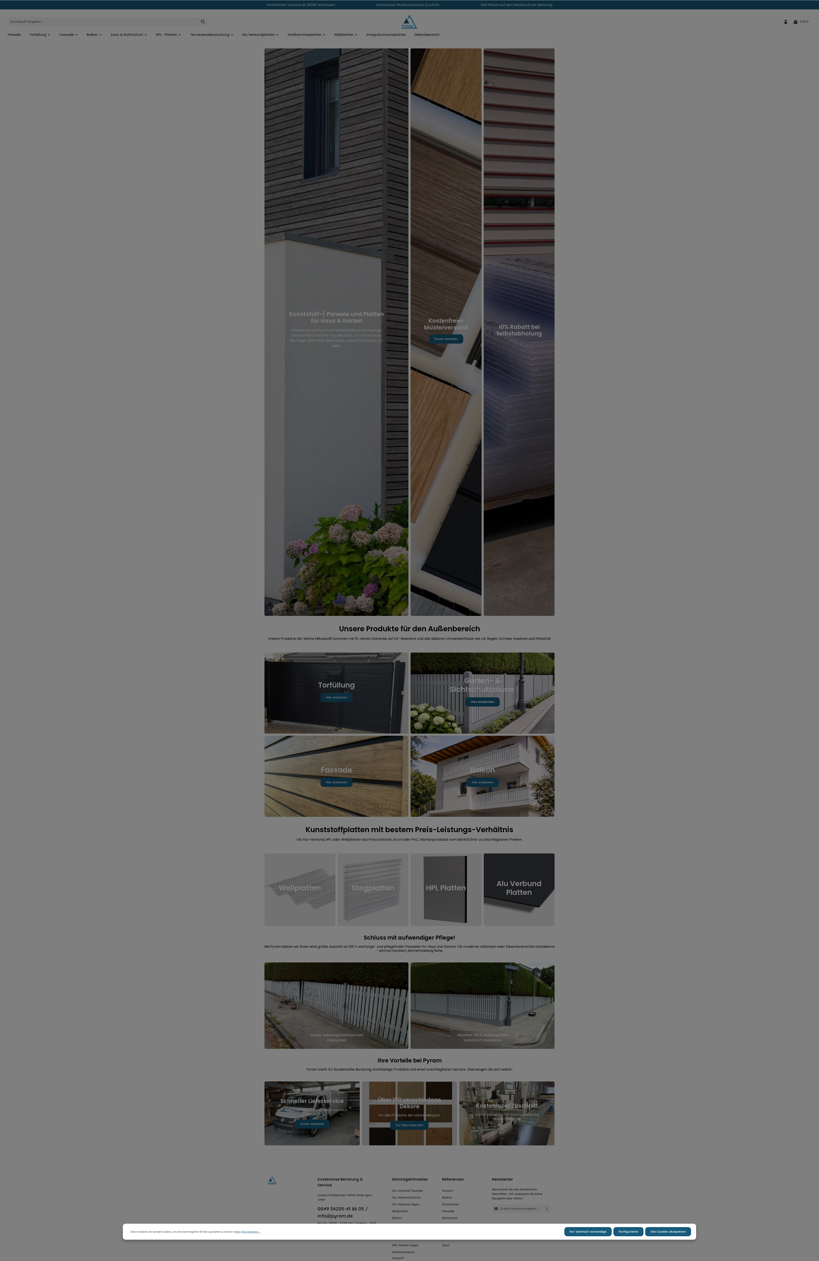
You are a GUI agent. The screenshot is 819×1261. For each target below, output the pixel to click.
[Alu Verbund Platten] (519, 889)
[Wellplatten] (299, 889)
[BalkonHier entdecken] (483, 776)
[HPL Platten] (446, 889)
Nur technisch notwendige (588, 1231)
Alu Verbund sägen (405, 1204)
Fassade (448, 1211)
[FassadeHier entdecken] (336, 776)
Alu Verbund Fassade (407, 1191)
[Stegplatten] (373, 889)
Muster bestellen (446, 339)
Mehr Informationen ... (247, 1231)
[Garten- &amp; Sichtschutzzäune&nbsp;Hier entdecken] (483, 693)
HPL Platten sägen (405, 1245)
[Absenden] (547, 1208)
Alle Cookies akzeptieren (668, 1231)
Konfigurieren (628, 1231)
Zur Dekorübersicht (409, 1125)
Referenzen (453, 1179)
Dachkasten (450, 1204)
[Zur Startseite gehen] (409, 22)
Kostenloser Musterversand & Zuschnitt (407, 5)
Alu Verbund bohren (406, 1197)
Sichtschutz (450, 1218)
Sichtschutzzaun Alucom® (403, 1255)
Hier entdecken (336, 697)
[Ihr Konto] (785, 21)
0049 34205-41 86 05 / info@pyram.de (343, 1212)
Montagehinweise (410, 1179)
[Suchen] (203, 21)
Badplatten (400, 1211)
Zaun (445, 1245)
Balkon (397, 1218)
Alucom (447, 1191)
